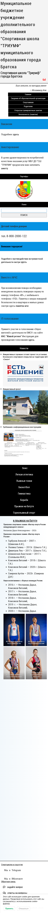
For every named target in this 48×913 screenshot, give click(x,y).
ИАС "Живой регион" (11, 336)
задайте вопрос (15, 887)
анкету (4, 168)
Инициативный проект (12, 389)
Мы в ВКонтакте (13, 878)
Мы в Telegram (12, 870)
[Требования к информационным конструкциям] (25, 444)
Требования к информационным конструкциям (22, 427)
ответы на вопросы (17, 892)
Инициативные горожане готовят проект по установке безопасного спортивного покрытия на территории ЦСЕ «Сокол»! (25, 357)
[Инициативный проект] (25, 407)
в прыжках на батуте (25, 520)
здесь (16, 134)
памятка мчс (22, 305)
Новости (24, 348)
